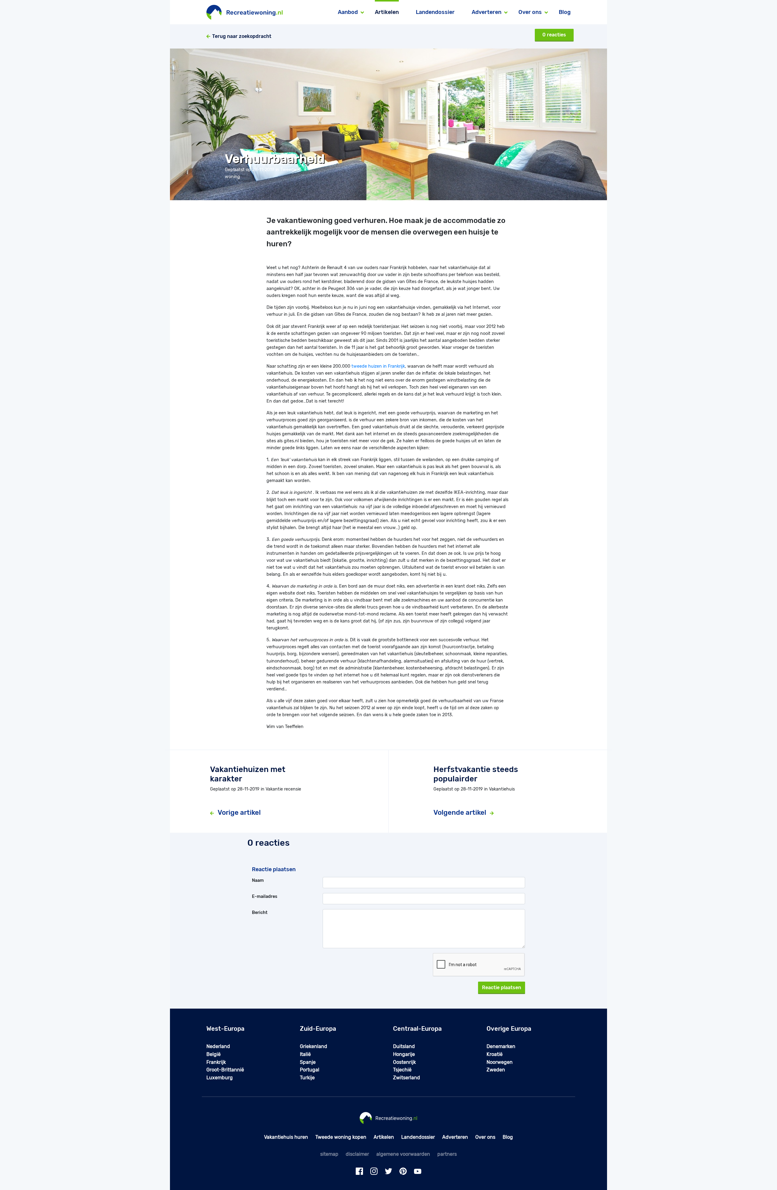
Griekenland (313, 1046)
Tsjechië (402, 1070)
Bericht (259, 912)
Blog (565, 12)
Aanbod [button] (348, 12)
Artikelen (387, 12)
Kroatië (495, 1054)
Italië (305, 1054)
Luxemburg (219, 1077)
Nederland (218, 1046)
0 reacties (554, 35)
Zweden (496, 1070)
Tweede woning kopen (340, 1137)
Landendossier (435, 12)
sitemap (329, 1154)
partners (447, 1154)
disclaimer (357, 1154)
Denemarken (501, 1046)
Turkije (307, 1077)
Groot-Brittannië (225, 1070)
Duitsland (404, 1046)
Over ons (485, 1137)
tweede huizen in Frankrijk (378, 366)
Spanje (308, 1062)
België (213, 1054)
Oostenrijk (404, 1062)
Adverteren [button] (486, 12)
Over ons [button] (530, 12)
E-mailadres (264, 896)
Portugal (309, 1070)
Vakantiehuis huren (286, 1137)
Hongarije (404, 1054)
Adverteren (455, 1137)
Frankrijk (216, 1062)
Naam (258, 880)
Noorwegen (500, 1062)
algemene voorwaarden (403, 1154)
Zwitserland (406, 1077)
